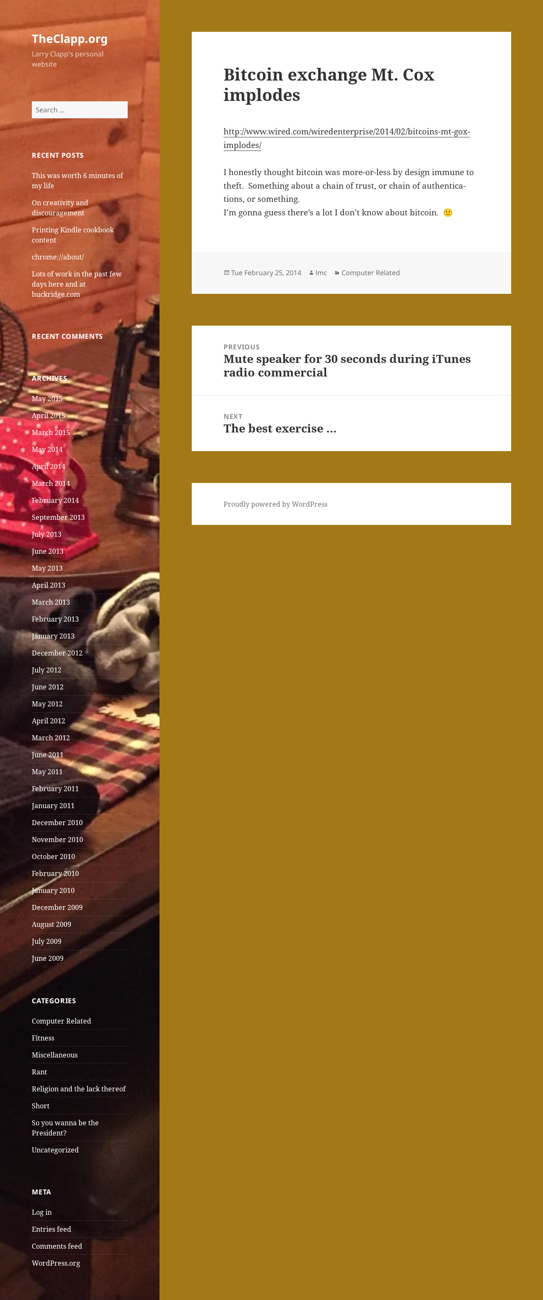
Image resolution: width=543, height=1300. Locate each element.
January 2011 (53, 805)
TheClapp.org (70, 38)
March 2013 (51, 602)
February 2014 (55, 500)
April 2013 (48, 585)
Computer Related (61, 1021)
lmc (321, 272)
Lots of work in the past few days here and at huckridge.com (77, 284)
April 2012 (48, 720)
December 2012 (57, 653)
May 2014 (47, 449)
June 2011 (48, 754)
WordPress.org (56, 1263)
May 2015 (47, 398)
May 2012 (47, 704)
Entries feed (51, 1229)
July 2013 (47, 534)
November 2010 (57, 839)
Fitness (43, 1038)
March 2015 (51, 432)
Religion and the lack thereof (79, 1089)
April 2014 (48, 466)
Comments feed (57, 1246)
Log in (42, 1212)
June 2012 (48, 687)
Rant (39, 1072)
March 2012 (51, 737)
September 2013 (58, 517)
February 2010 (55, 873)
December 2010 (57, 822)
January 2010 (53, 890)
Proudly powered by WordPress (275, 504)
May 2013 (47, 568)
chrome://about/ (58, 257)
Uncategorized (55, 1150)
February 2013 (55, 619)
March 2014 (51, 483)
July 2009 (47, 941)
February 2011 (55, 788)
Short (41, 1105)
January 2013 (53, 636)
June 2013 (48, 551)
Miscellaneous (55, 1055)
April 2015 (48, 415)
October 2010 (53, 856)
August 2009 (51, 924)
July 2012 (47, 670)
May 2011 (47, 771)
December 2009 (57, 907)
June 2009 (48, 958)
